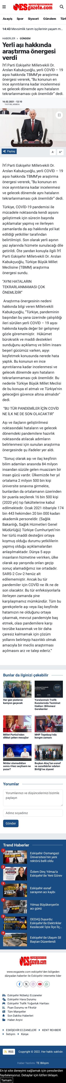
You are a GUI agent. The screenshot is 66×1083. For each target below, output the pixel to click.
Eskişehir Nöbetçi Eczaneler (25, 995)
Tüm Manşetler (17, 1011)
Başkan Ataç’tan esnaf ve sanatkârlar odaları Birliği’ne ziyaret (48, 766)
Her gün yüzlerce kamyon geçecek (13, 701)
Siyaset (33, 18)
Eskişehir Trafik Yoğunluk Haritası (28, 1003)
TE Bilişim (42, 1063)
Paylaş (11, 151)
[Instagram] (33, 984)
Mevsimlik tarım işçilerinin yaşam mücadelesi (33, 29)
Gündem (49, 18)
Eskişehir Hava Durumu (22, 999)
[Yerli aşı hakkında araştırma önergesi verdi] (33, 127)
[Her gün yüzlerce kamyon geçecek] (17, 689)
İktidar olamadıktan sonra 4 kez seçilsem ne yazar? (17, 766)
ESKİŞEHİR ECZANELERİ (21, 1030)
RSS (10, 1051)
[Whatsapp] (47, 984)
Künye (24, 1034)
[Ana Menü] (4, 7)
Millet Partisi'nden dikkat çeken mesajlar (16, 736)
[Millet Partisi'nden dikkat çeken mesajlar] (17, 723)
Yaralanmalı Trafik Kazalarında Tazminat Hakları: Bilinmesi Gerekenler (47, 704)
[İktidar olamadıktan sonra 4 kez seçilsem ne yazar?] (17, 752)
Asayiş (7, 18)
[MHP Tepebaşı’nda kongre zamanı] (49, 723)
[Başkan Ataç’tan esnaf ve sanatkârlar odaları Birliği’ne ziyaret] (49, 752)
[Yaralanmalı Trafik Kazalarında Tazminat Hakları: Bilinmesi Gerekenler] (49, 689)
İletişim (10, 1034)
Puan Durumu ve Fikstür (22, 1007)
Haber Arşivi (15, 1020)
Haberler (8, 38)
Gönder (11, 823)
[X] (26, 984)
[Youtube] (40, 984)
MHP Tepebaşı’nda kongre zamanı (46, 736)
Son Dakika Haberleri (20, 1015)
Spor (20, 18)
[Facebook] (19, 984)
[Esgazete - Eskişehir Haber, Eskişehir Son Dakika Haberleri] (33, 6)
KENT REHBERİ (51, 1030)
